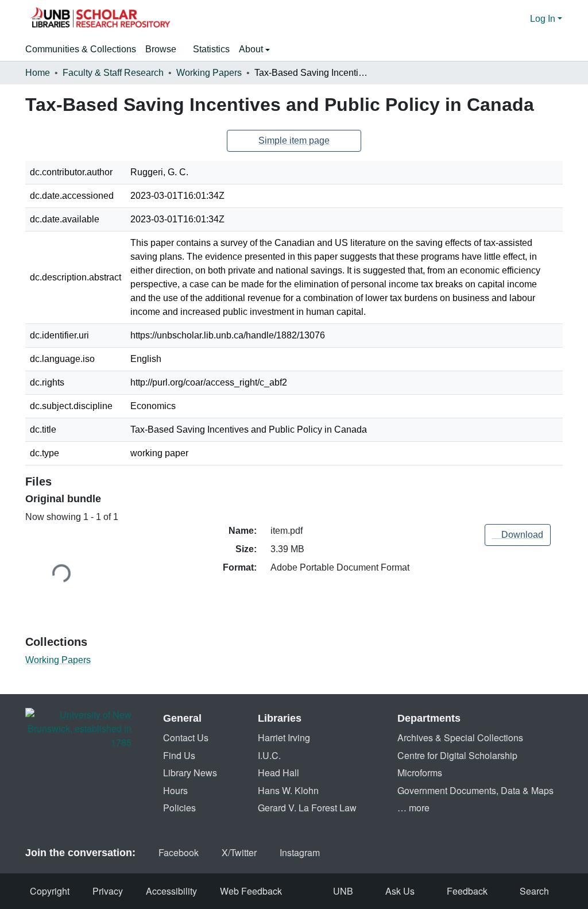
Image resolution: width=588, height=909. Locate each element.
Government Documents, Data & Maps (475, 790)
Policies (179, 807)
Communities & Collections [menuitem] (80, 49)
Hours (175, 790)
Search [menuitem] (534, 891)
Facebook (178, 852)
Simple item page (294, 140)
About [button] (252, 49)
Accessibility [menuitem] (171, 891)
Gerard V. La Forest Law (307, 807)
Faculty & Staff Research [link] (113, 73)
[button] (100, 19)
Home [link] (37, 73)
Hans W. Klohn (288, 790)
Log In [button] (544, 19)
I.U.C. (269, 755)
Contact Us (185, 737)
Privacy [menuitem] (107, 891)
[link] (518, 535)
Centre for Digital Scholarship (457, 755)
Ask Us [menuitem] (400, 891)
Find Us (179, 755)
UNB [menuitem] (343, 891)
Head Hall (278, 772)
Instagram (300, 852)
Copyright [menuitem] (49, 891)
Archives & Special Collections (460, 737)
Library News (190, 772)
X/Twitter (239, 852)
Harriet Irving (284, 737)
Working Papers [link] (209, 73)
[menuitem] (164, 49)
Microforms (419, 772)
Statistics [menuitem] (211, 49)
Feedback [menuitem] (467, 891)
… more (413, 807)
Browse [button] (160, 49)
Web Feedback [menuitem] (251, 891)
